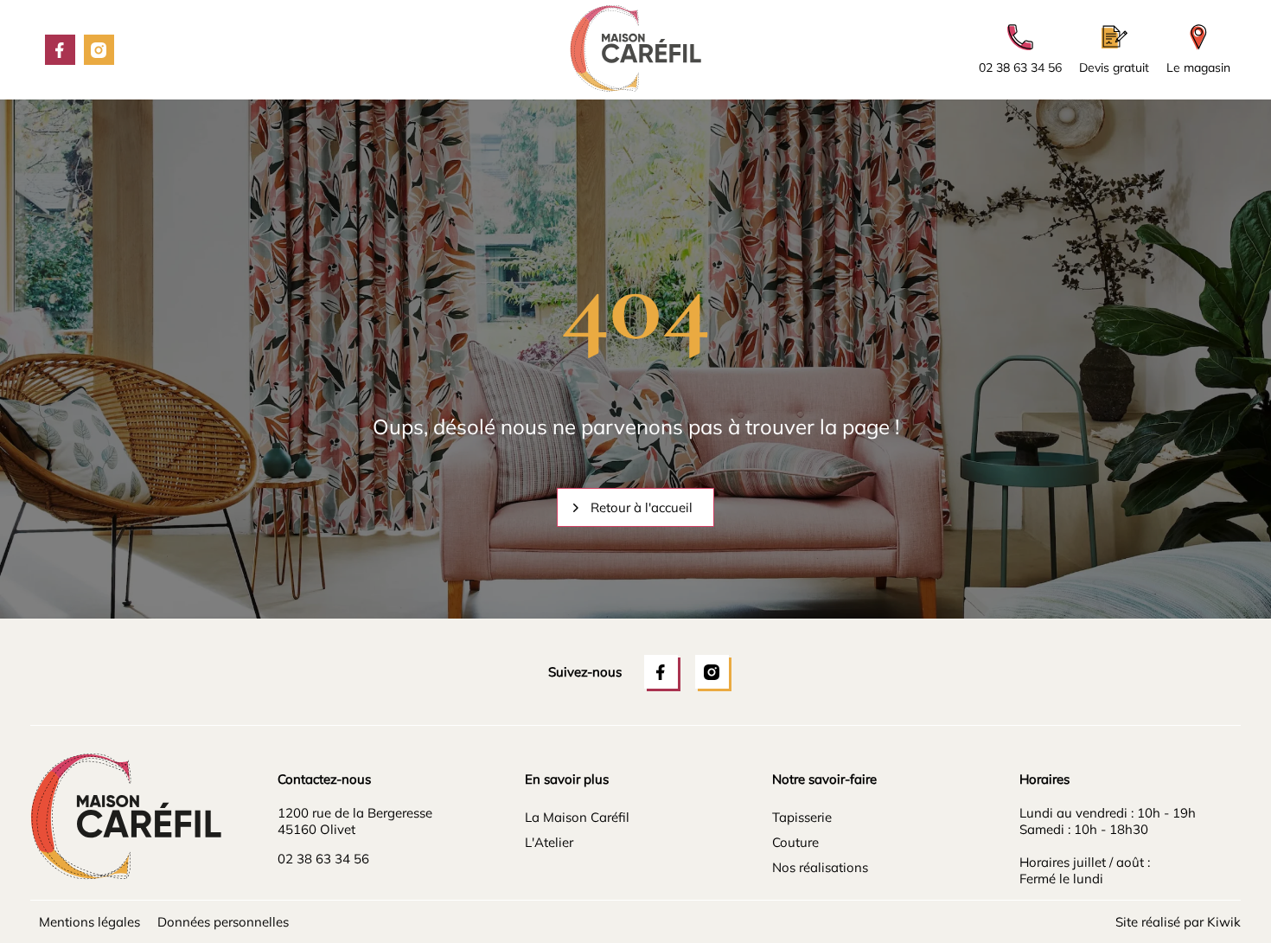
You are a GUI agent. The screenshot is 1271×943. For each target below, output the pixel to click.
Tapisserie (802, 817)
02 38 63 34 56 (323, 858)
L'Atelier (549, 842)
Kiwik (1224, 922)
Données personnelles (223, 922)
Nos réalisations (820, 867)
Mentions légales (89, 922)
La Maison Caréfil (577, 817)
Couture (795, 842)
